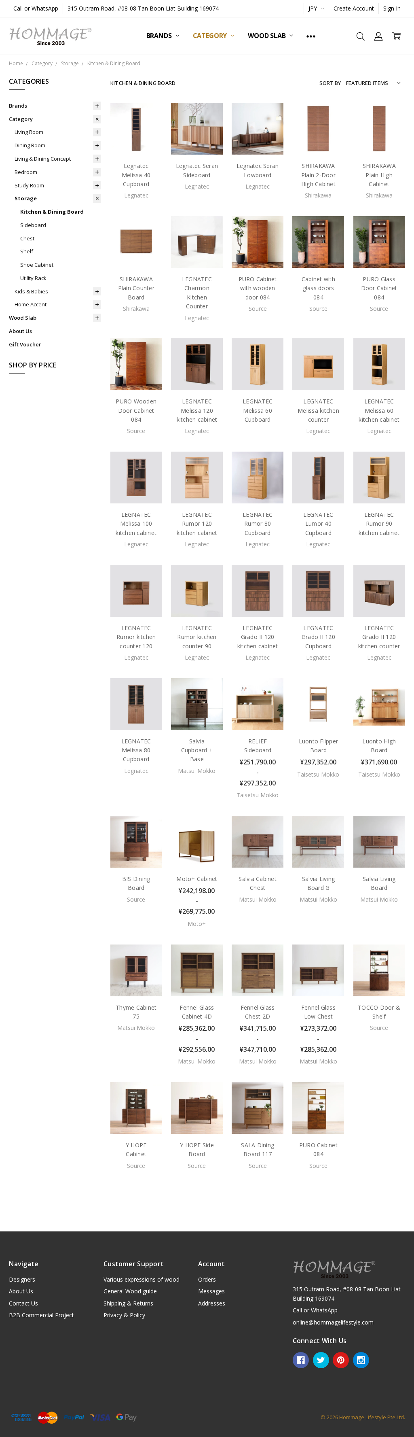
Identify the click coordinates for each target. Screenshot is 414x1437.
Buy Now (318, 713)
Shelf (26, 251)
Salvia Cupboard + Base (197, 750)
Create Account (354, 8)
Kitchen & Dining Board (52, 211)
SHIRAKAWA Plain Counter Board (136, 288)
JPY (313, 8)
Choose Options (257, 710)
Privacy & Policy (124, 1315)
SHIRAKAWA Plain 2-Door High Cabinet (318, 175)
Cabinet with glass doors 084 (318, 288)
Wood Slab (267, 35)
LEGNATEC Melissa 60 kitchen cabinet (379, 410)
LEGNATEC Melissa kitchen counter (318, 410)
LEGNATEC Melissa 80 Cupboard (136, 750)
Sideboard (33, 225)
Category (211, 35)
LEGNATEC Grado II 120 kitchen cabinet (257, 637)
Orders (207, 1279)
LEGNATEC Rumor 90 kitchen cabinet (379, 524)
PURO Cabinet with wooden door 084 (258, 288)
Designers (22, 1279)
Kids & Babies (31, 291)
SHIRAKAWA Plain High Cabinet (379, 175)
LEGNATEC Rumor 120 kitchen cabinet (197, 524)
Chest (27, 238)
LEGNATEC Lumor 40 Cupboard (318, 524)
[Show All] (311, 36)
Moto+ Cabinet (196, 879)
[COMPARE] (147, 130)
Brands (159, 35)
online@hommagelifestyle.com (333, 1322)
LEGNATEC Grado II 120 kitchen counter (379, 637)
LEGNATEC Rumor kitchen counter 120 (136, 637)
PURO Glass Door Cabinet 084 (379, 288)
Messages (211, 1291)
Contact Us (23, 1303)
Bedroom (26, 172)
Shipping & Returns (128, 1303)
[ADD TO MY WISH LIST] (147, 143)
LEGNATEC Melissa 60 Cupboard (257, 410)
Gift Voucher (25, 344)
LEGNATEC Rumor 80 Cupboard (257, 524)
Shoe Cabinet (36, 264)
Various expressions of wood (142, 1279)
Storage (26, 198)
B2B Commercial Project (41, 1315)
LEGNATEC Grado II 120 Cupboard (318, 637)
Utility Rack (33, 278)
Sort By (330, 83)
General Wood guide (130, 1291)
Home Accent (30, 304)
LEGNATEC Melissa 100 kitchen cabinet (136, 524)
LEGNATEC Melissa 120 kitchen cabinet (197, 410)
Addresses (211, 1303)
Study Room (29, 185)
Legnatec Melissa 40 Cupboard (136, 175)
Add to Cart (318, 692)
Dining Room (30, 145)
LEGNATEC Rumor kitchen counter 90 (196, 637)
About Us (20, 331)
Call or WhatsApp (35, 8)
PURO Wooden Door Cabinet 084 (136, 410)
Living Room (29, 132)
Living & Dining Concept (43, 158)
